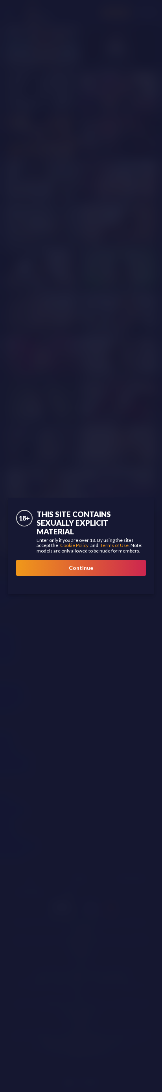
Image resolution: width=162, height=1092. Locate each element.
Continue (81, 567)
